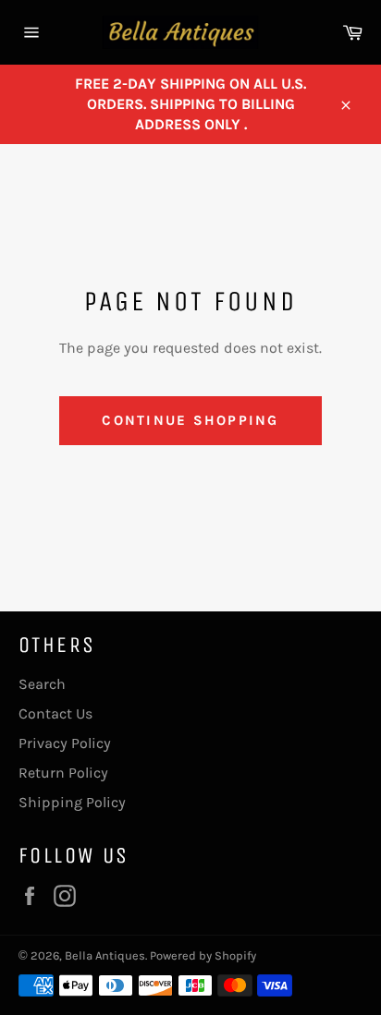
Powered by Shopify (203, 955)
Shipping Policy (72, 802)
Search (42, 684)
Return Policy (63, 772)
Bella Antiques (105, 955)
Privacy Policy (64, 743)
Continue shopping (190, 420)
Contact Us (55, 713)
